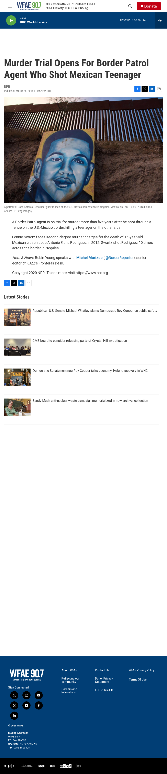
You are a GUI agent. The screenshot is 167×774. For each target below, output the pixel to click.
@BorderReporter (119, 257)
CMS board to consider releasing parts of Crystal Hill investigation (80, 341)
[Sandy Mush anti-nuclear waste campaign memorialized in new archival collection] (17, 407)
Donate (150, 6)
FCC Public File (104, 690)
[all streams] (161, 20)
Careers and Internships (69, 691)
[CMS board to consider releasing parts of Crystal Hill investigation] (17, 347)
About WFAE (69, 670)
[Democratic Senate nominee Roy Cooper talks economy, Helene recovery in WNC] (17, 377)
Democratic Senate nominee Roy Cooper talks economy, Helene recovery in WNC (90, 371)
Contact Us (102, 670)
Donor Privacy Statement (104, 680)
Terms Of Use (138, 679)
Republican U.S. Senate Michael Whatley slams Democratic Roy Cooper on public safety (95, 311)
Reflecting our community (70, 680)
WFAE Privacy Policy (141, 670)
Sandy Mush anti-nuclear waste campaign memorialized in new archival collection (90, 401)
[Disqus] (83, 496)
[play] (11, 20)
